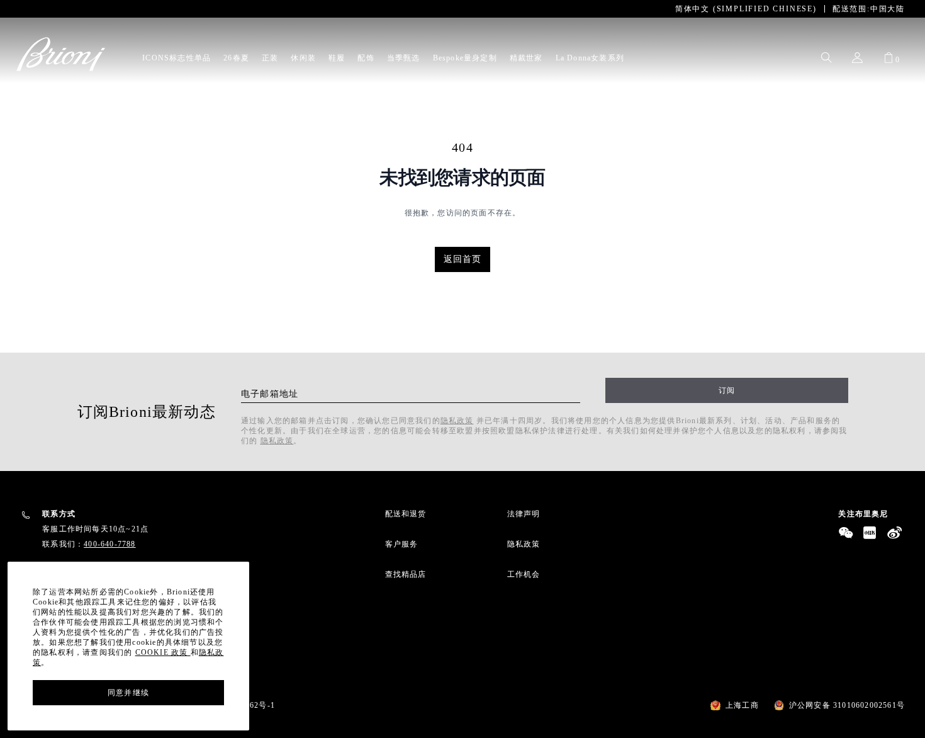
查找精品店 (406, 574)
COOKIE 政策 (163, 652)
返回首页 (463, 259)
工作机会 (524, 574)
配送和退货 (406, 513)
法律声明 (524, 513)
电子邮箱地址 (269, 394)
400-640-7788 (109, 544)
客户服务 (401, 544)
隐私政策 (457, 420)
